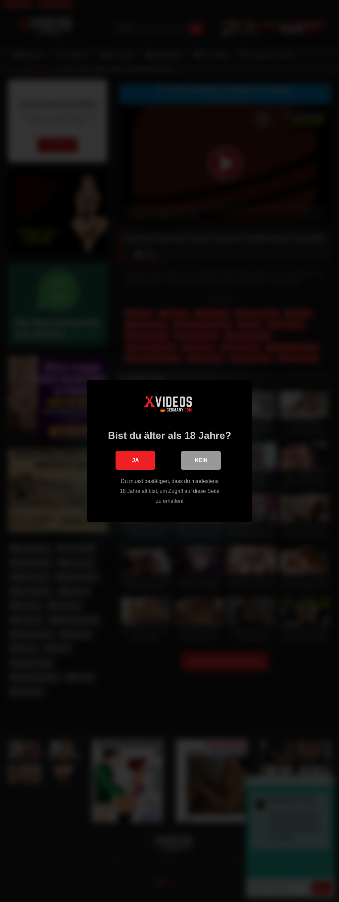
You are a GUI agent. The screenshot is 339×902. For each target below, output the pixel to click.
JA (135, 460)
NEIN (201, 460)
